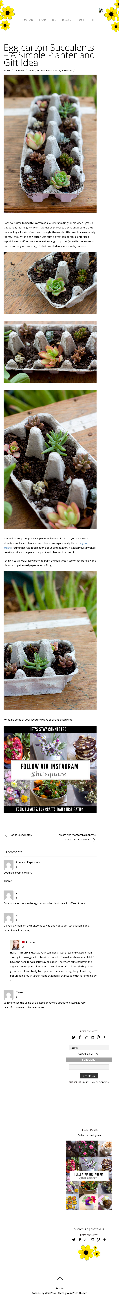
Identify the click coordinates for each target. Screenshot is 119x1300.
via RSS (86, 1082)
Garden (31, 70)
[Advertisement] (89, 1105)
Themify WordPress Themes (72, 1293)
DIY (54, 20)
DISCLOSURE (81, 1229)
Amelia (7, 70)
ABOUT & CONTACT (89, 1053)
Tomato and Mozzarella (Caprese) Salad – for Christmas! (77, 837)
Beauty (66, 20)
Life (93, 20)
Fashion (27, 20)
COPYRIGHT (97, 1229)
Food (42, 20)
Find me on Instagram (89, 1135)
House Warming (53, 70)
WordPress (50, 1293)
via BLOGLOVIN (100, 1082)
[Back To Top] (59, 1278)
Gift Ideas (40, 70)
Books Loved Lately (20, 835)
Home (81, 20)
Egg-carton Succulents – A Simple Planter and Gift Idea (49, 54)
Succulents (67, 70)
